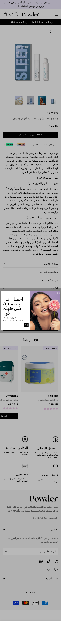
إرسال (26, 325)
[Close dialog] (58, 293)
